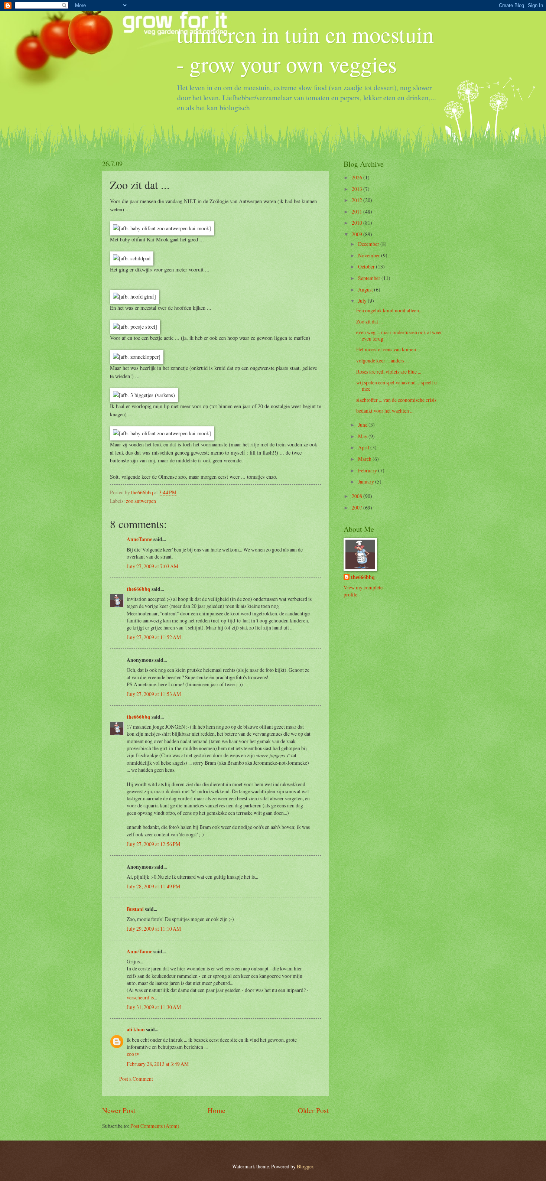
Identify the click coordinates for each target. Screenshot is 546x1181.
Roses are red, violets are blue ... (388, 371)
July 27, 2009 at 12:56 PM (153, 843)
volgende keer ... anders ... (382, 360)
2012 (357, 200)
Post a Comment (136, 1078)
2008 (357, 496)
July (363, 300)
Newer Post (118, 1110)
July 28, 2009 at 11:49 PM (153, 886)
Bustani (135, 909)
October (367, 266)
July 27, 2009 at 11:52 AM (154, 637)
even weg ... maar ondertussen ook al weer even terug (399, 335)
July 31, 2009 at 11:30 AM (154, 1007)
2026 (357, 177)
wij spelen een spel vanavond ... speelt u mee (396, 385)
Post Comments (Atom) (154, 1125)
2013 (357, 188)
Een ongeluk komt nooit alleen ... (389, 310)
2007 (357, 507)
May (363, 436)
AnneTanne (139, 539)
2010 (357, 222)
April (364, 447)
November (369, 255)
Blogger (305, 1166)
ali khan (136, 1029)
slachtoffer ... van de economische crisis (396, 399)
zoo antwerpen (141, 500)
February (368, 470)
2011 (357, 211)
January (366, 481)
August (366, 289)
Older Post (313, 1110)
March (365, 458)
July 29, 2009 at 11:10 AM (154, 928)
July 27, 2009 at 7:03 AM (152, 566)
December (369, 243)
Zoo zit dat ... (369, 321)
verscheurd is (140, 997)
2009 (357, 234)
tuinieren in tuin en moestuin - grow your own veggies (305, 49)
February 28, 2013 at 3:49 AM (158, 1063)
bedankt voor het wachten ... (384, 410)
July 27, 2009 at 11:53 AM (154, 693)
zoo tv (133, 1053)
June (363, 424)
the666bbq (138, 589)
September (369, 278)
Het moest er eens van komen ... (388, 349)
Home (216, 1110)
